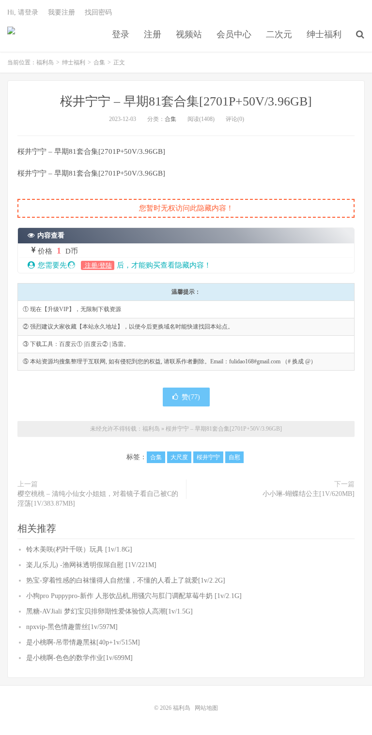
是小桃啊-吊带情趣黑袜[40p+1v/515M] (83, 642)
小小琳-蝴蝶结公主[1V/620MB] (309, 493)
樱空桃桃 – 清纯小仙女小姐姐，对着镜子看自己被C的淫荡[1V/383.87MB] (97, 498)
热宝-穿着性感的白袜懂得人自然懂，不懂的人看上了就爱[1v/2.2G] (125, 580)
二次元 (279, 34)
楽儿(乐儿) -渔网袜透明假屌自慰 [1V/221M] (91, 565)
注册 (152, 34)
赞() (191, 397)
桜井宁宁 (208, 457)
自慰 (234, 457)
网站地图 (206, 708)
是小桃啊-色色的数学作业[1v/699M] (79, 657)
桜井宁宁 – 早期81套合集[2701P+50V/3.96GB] (186, 101)
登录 (120, 34)
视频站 (189, 34)
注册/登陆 (97, 265)
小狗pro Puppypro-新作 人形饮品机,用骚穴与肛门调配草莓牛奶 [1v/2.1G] (134, 596)
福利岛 (11, 34)
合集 (99, 62)
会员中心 (234, 34)
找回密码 (98, 12)
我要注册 (61, 12)
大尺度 (179, 457)
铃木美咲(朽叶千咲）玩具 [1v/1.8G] (79, 549)
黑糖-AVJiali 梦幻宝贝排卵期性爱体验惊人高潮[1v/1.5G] (109, 611)
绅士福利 (324, 34)
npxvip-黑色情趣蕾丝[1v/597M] (72, 626)
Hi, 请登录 (22, 12)
